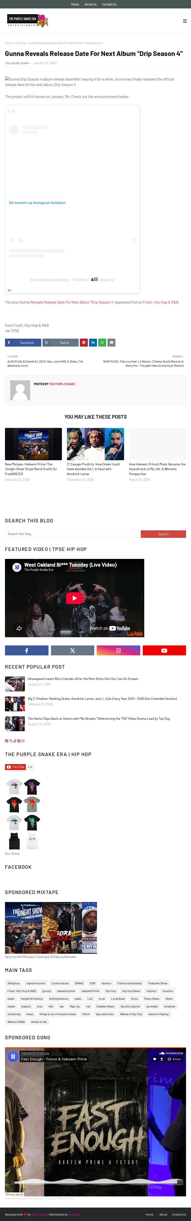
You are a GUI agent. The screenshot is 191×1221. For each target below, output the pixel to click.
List (90, 998)
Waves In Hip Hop (131, 1014)
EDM (93, 983)
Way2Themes (39, 1214)
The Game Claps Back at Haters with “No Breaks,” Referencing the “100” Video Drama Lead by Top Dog (99, 719)
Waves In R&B (16, 1021)
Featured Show (157, 983)
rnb (88, 1006)
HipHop (151, 991)
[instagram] (118, 650)
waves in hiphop (158, 1014)
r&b (50, 1006)
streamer (169, 1006)
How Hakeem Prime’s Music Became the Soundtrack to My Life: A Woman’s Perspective (157, 469)
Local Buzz (118, 998)
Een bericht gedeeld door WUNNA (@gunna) (72, 280)
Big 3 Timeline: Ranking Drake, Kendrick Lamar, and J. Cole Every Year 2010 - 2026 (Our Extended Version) (102, 699)
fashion (106, 983)
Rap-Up (75, 1006)
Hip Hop (20, 43)
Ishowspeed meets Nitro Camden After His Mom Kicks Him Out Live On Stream (83, 679)
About (163, 1214)
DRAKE (79, 983)
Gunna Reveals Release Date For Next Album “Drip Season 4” (67, 302)
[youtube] (164, 650)
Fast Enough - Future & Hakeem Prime (51, 1198)
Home (75, 4)
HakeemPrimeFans (16, 1198)
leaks (78, 998)
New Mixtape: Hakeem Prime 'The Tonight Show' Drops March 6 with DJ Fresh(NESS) (31, 469)
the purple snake (17, 63)
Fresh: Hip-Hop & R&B (160, 302)
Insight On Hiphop (32, 998)
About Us (90, 4)
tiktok (86, 1014)
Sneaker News (105, 1006)
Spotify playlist (130, 1006)
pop (39, 1006)
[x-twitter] (73, 650)
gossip (46, 991)
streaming (13, 1014)
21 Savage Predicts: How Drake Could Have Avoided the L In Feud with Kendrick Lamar (93, 469)
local (102, 998)
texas (29, 1014)
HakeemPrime (90, 991)
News (169, 998)
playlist (26, 1006)
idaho (11, 998)
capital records (35, 983)
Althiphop (13, 983)
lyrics (134, 998)
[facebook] (26, 650)
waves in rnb (39, 1021)
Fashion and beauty (129, 983)
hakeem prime (66, 991)
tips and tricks (105, 1014)
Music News (151, 998)
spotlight (152, 1006)
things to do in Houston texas (58, 1014)
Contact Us (109, 4)
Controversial (60, 983)
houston (168, 991)
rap (61, 1006)
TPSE (14, 330)
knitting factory (58, 998)
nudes (11, 1006)
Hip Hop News (131, 991)
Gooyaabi (74, 1214)
